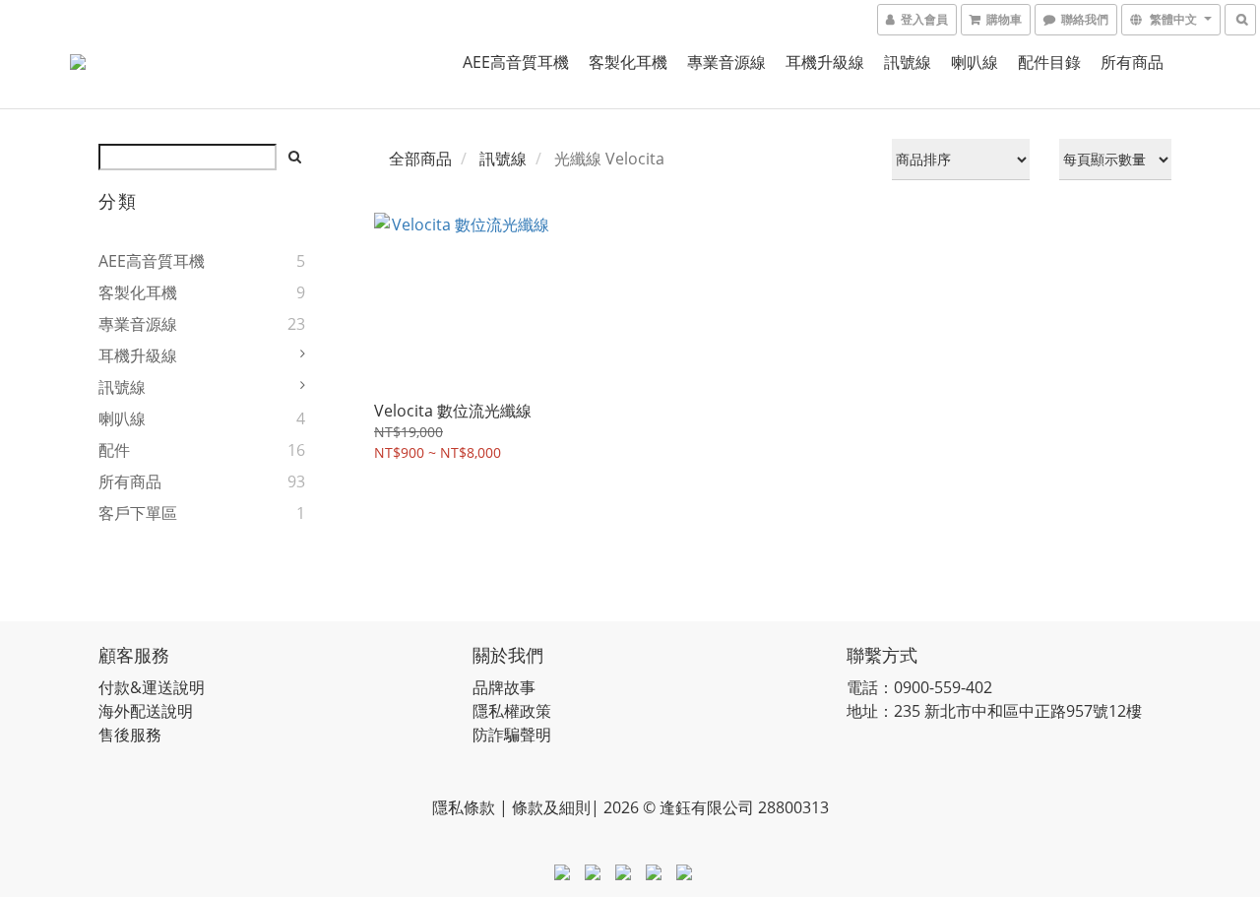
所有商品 (1132, 62)
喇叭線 (974, 62)
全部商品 (420, 158)
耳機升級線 (825, 62)
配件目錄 (1049, 62)
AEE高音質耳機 (516, 62)
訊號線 (907, 62)
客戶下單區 (137, 513)
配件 (114, 450)
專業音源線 (726, 62)
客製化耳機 (628, 62)
